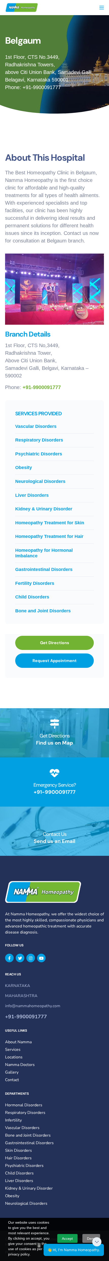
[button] (11, 289)
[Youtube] (41, 958)
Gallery (12, 1072)
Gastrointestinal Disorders (43, 569)
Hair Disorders (18, 1158)
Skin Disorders (18, 1150)
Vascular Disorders (36, 426)
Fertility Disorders (34, 583)
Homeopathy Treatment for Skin (49, 522)
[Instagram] (30, 958)
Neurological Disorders (40, 481)
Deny (91, 1239)
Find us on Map (54, 742)
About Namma (18, 1042)
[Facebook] (9, 958)
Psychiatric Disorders (38, 453)
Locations (14, 1057)
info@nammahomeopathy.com (32, 1006)
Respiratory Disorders (39, 440)
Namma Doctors (20, 1064)
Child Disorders (32, 596)
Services (13, 1049)
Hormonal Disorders (23, 1105)
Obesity (23, 467)
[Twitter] (20, 958)
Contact (12, 1080)
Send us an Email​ (54, 841)
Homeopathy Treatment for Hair (49, 536)
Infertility (13, 1120)
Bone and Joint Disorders (43, 610)
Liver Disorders (32, 495)
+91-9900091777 (42, 87)
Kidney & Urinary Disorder (43, 508)
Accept (67, 1239)
